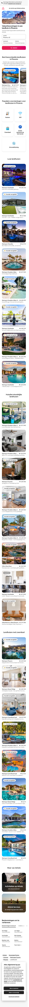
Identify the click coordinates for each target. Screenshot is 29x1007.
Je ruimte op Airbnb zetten (17, 8)
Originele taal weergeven (14, 3)
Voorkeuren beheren (14, 996)
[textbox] (8, 43)
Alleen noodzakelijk (14, 992)
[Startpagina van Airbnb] (3, 8)
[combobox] (14, 37)
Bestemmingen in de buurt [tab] (9, 926)
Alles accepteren (14, 988)
